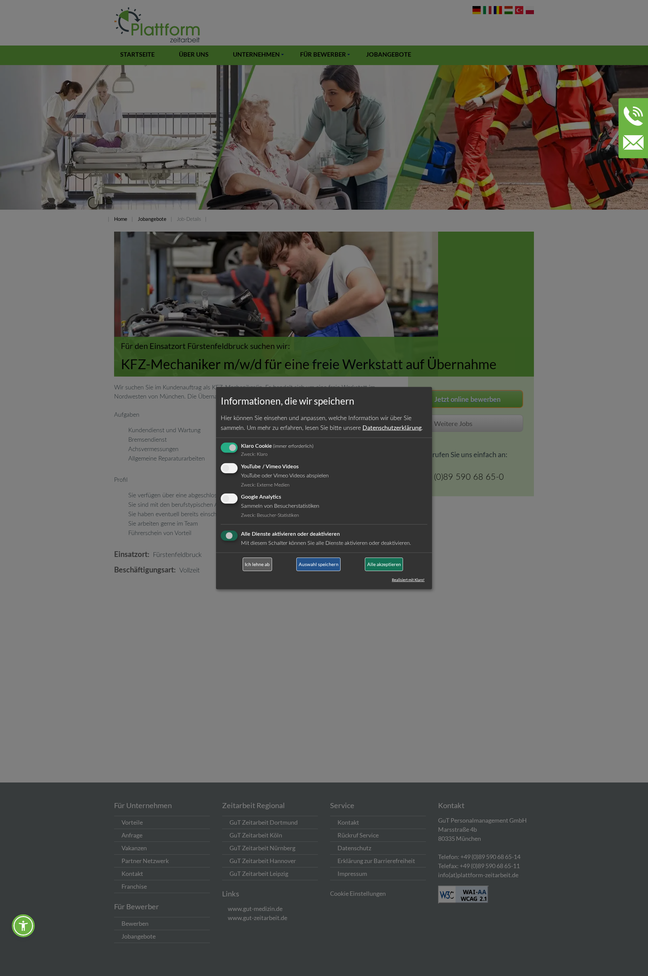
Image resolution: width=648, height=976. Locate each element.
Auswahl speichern (319, 564)
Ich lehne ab (257, 564)
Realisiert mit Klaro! (408, 580)
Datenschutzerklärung (392, 427)
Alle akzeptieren (384, 564)
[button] (23, 926)
